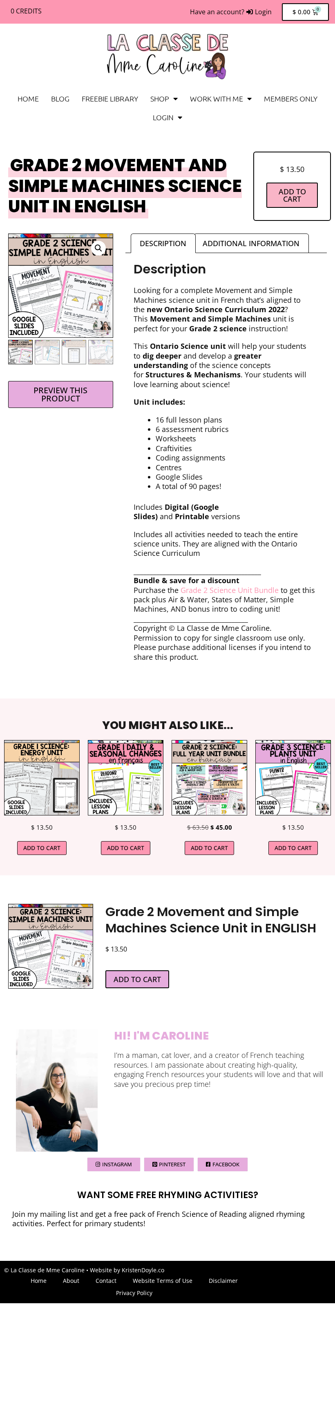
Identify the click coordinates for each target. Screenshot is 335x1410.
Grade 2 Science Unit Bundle (231, 590)
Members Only (290, 98)
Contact (106, 1280)
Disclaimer (223, 1280)
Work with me (216, 98)
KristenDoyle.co (143, 1270)
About (71, 1280)
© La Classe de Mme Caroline (44, 1270)
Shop (159, 98)
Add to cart (292, 195)
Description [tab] (163, 243)
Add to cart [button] (41, 848)
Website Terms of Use (162, 1280)
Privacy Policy (134, 1293)
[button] (98, 248)
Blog (60, 98)
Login (163, 117)
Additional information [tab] (251, 243)
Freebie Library (110, 98)
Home (28, 98)
